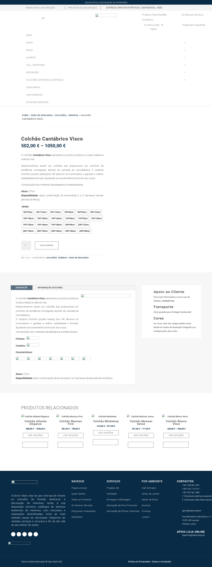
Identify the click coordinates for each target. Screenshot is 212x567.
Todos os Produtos (81, 499)
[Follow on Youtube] (183, 7)
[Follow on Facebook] (160, 7)
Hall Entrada (149, 488)
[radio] (27, 212)
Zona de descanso (42, 115)
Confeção (112, 494)
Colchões (60, 115)
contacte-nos (168, 301)
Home (25, 115)
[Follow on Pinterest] (177, 7)
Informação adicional (50, 287)
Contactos (147, 20)
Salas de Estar (150, 499)
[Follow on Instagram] (171, 7)
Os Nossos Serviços (192, 15)
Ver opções (35, 435)
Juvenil (145, 517)
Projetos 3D (113, 488)
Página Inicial (79, 488)
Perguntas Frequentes (84, 511)
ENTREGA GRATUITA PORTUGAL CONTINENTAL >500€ (134, 7)
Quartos (146, 505)
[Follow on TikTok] (166, 7)
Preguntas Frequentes (193, 25)
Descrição (21, 287)
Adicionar (46, 245)
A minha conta (151, 25)
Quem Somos (78, 494)
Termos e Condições (161, 562)
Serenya (73, 115)
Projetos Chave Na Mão (154, 15)
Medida (25, 206)
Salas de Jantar (151, 494)
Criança (146, 511)
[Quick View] (35, 445)
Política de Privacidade (139, 562)
